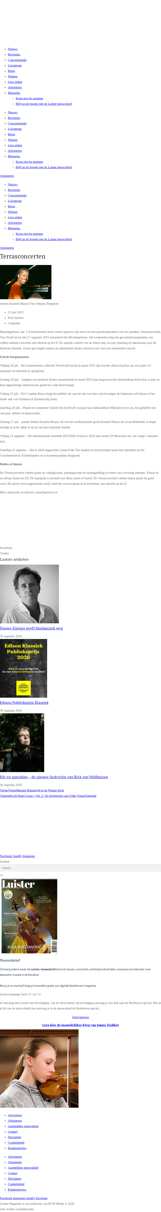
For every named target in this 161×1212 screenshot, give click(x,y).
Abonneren (15, 1120)
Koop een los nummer (29, 98)
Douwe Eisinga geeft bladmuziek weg (31, 628)
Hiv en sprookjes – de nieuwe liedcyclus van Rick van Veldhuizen (54, 777)
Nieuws (12, 49)
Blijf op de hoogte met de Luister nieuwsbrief (44, 103)
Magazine (14, 93)
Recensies (14, 54)
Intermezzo (80, 1017)
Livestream (15, 65)
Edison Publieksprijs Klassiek (24, 702)
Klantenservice (17, 1148)
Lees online (15, 82)
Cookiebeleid (16, 1142)
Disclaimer (14, 1137)
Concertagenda (17, 60)
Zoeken (4, 861)
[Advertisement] (80, 826)
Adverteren (15, 87)
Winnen (12, 76)
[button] (80, 548)
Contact (12, 1131)
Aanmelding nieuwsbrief (23, 1126)
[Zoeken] (1, 875)
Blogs (11, 71)
